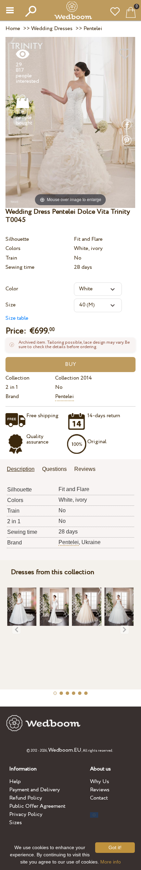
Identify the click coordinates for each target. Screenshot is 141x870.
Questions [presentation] (54, 469)
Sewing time (20, 267)
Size (10, 305)
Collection (17, 378)
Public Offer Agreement (37, 806)
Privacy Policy (25, 814)
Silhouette (17, 239)
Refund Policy (25, 798)
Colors (13, 248)
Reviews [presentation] (84, 469)
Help (15, 782)
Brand (12, 396)
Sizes (15, 823)
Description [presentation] (21, 469)
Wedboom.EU (64, 750)
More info (110, 862)
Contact (99, 798)
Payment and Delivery (34, 790)
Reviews (100, 790)
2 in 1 (11, 387)
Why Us (99, 782)
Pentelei (64, 396)
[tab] (23, 469)
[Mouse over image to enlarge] (70, 122)
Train (11, 258)
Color (11, 289)
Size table (16, 318)
